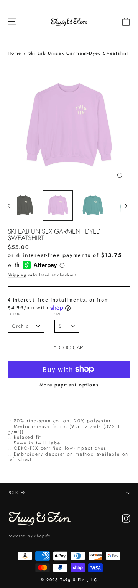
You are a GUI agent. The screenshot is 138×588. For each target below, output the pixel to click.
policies (16, 492)
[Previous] (12, 205)
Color (14, 315)
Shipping (17, 274)
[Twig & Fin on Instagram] (126, 518)
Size (57, 315)
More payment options (69, 385)
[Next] (125, 205)
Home (14, 53)
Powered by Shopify (29, 536)
